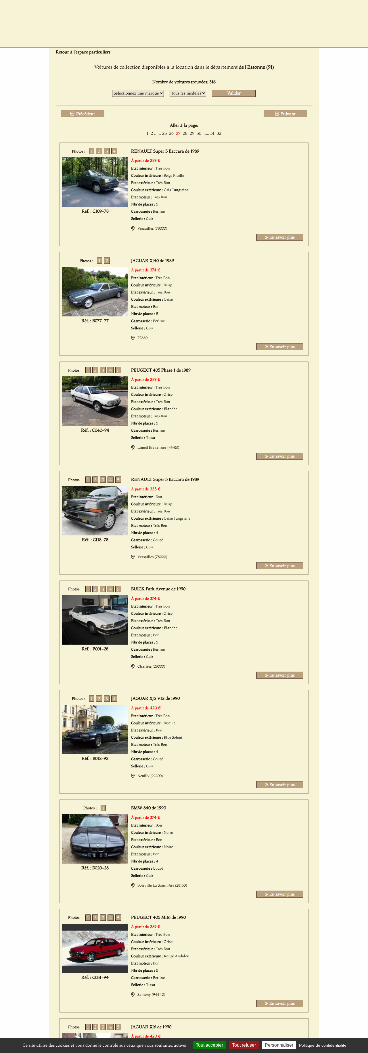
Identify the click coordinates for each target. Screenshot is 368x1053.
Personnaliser (279, 1045)
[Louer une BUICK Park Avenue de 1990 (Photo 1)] (95, 643)
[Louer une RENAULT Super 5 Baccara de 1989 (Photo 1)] (95, 205)
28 (185, 133)
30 (198, 133)
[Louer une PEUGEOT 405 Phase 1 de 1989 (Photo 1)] (95, 424)
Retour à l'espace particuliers (83, 52)
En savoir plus (281, 237)
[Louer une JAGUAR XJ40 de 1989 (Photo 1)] (95, 315)
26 (171, 133)
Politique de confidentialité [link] (322, 1045)
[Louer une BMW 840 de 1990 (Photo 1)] (95, 862)
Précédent (85, 113)
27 (178, 133)
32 (219, 133)
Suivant (288, 113)
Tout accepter (209, 1045)
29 (192, 133)
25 (164, 133)
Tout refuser (244, 1045)
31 (212, 133)
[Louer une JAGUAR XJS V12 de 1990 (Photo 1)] (95, 752)
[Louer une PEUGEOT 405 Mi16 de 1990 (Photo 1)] (95, 971)
